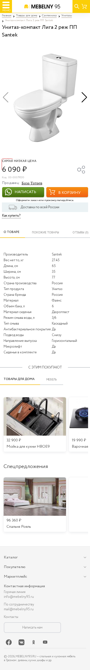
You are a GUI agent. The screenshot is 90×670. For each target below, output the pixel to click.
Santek (57, 254)
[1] (45, 97)
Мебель (51, 380)
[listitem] (35, 504)
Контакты (11, 617)
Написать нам (32, 627)
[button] (84, 97)
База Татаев (32, 183)
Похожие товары (45, 233)
